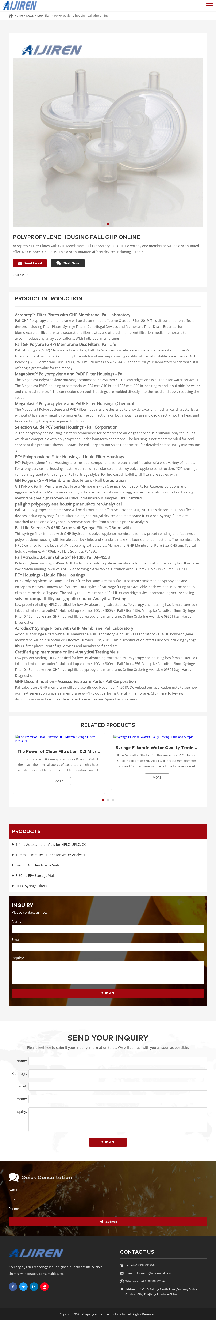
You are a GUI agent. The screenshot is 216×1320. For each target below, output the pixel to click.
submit (108, 993)
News (30, 16)
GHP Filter (44, 16)
